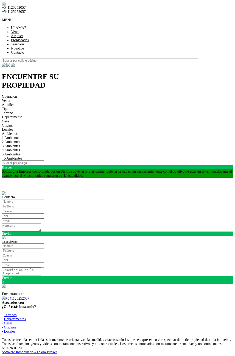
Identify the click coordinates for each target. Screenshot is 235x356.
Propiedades (20, 40)
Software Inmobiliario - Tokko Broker (29, 352)
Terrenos (10, 315)
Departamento (12, 117)
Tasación (17, 44)
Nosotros (17, 48)
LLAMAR (19, 28)
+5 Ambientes (12, 158)
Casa (5, 121)
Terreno (7, 113)
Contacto (17, 52)
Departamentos (15, 319)
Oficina (7, 125)
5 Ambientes (11, 154)
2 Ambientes (11, 142)
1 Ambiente (10, 138)
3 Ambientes (11, 146)
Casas (8, 323)
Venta (15, 32)
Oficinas (10, 327)
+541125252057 (17, 298)
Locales (7, 129)
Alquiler (17, 36)
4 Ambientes (11, 150)
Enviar (6, 233)
